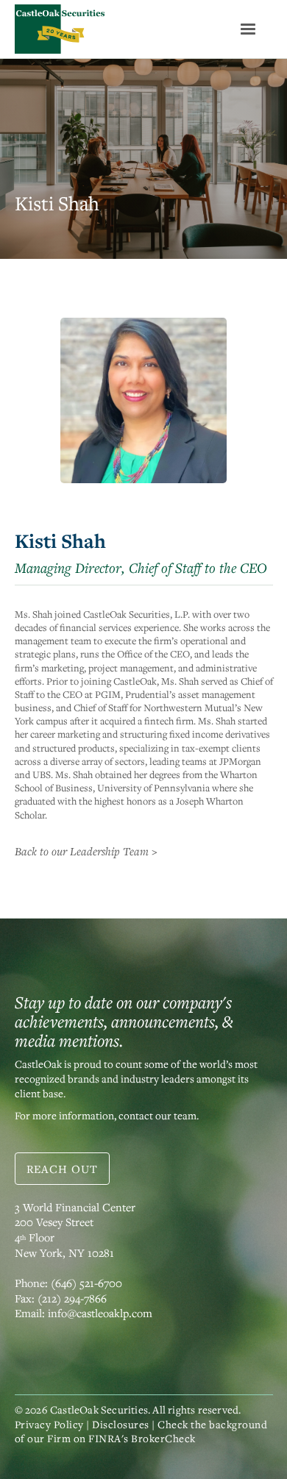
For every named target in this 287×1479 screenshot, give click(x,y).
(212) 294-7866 (72, 1298)
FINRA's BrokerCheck (142, 1438)
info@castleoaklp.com (100, 1312)
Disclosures (120, 1424)
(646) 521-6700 (86, 1282)
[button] (248, 29)
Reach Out (62, 1168)
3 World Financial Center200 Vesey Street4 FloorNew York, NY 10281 (75, 1230)
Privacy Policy (49, 1424)
